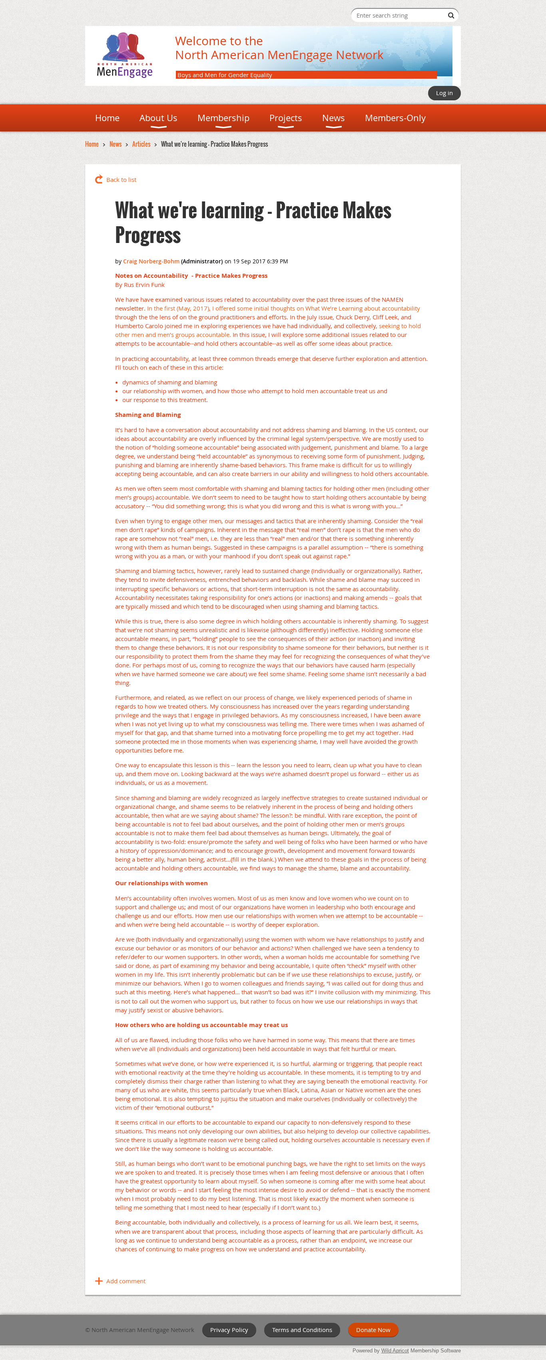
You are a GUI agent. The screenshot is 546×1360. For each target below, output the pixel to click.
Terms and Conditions (302, 1330)
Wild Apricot (395, 1351)
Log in (444, 93)
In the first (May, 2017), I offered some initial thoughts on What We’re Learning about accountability (283, 308)
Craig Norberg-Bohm (151, 261)
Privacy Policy (229, 1330)
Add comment (125, 1281)
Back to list (121, 179)
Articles (141, 143)
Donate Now (373, 1330)
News (116, 143)
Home (92, 143)
